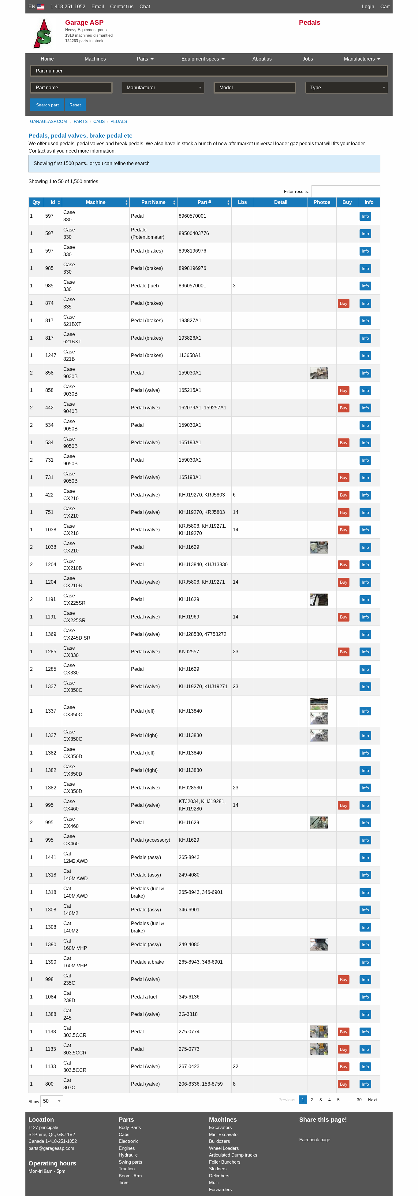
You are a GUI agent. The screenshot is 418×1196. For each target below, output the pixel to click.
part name (153, 202)
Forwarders (220, 1189)
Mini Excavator (224, 1134)
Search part (47, 104)
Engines (127, 1148)
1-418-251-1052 (61, 1141)
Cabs (99, 121)
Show (34, 1101)
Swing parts (130, 1162)
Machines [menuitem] (95, 58)
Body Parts (130, 1127)
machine (96, 202)
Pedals (118, 121)
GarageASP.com (48, 121)
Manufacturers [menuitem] (359, 58)
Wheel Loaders (224, 1148)
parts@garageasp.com (51, 1148)
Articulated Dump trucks (233, 1154)
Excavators (220, 1127)
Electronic (129, 1141)
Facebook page (314, 1139)
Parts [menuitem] (142, 58)
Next (372, 1099)
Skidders (218, 1168)
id (53, 202)
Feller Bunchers (225, 1162)
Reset (75, 104)
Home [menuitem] (47, 58)
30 (359, 1099)
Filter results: (296, 191)
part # (204, 202)
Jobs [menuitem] (308, 58)
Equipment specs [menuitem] (200, 58)
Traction (127, 1168)
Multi (213, 1182)
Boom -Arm (130, 1175)
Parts (81, 121)
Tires (124, 1182)
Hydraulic (128, 1154)
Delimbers (219, 1175)
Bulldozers (219, 1141)
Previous (286, 1099)
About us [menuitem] (262, 58)
